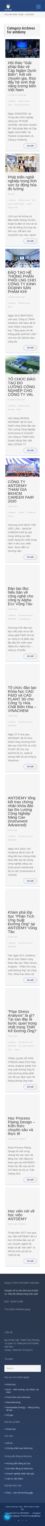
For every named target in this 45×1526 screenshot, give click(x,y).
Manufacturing (13, 1402)
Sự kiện (21, 512)
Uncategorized (24, 619)
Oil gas (9, 1415)
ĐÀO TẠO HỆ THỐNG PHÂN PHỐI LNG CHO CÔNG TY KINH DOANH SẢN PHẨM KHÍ (22, 282)
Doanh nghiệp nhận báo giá (20, 1473)
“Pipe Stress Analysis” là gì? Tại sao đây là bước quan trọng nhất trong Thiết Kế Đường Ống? (22, 1021)
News (10, 105)
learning (11, 409)
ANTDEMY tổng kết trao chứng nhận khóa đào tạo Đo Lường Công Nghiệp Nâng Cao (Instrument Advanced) (21, 811)
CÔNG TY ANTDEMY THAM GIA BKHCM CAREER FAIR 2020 (21, 491)
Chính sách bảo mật (14, 1507)
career (29, 204)
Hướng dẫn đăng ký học (18, 1463)
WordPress (35, 1516)
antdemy (12, 101)
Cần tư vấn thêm (14, 1479)
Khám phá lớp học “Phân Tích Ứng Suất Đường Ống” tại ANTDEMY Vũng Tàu (22, 922)
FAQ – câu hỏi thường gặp (19, 1493)
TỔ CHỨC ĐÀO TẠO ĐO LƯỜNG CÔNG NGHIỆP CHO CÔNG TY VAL (21, 387)
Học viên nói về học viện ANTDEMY (21, 1215)
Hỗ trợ (9, 1443)
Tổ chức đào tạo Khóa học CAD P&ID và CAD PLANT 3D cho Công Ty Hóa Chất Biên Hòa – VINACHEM (22, 699)
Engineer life (13, 208)
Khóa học (11, 1384)
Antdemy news (24, 101)
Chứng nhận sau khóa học (19, 1448)
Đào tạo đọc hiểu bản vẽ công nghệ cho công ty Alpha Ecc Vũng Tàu (20, 596)
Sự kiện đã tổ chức (22, 105)
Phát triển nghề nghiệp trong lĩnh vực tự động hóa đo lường (22, 183)
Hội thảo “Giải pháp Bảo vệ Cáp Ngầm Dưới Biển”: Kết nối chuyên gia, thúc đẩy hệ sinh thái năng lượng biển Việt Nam (22, 76)
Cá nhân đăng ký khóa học (19, 1468)
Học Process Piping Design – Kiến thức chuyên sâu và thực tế (21, 1126)
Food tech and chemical (18, 1397)
